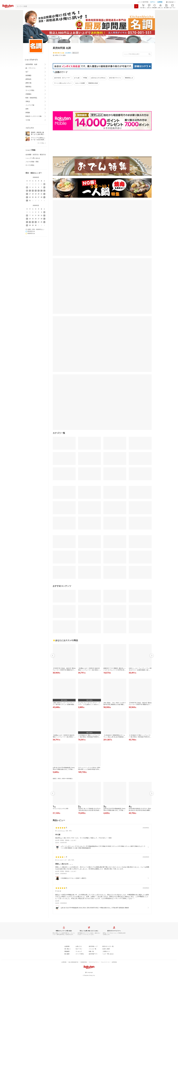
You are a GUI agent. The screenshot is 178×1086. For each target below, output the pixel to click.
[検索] (136, 6)
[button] (171, 2)
